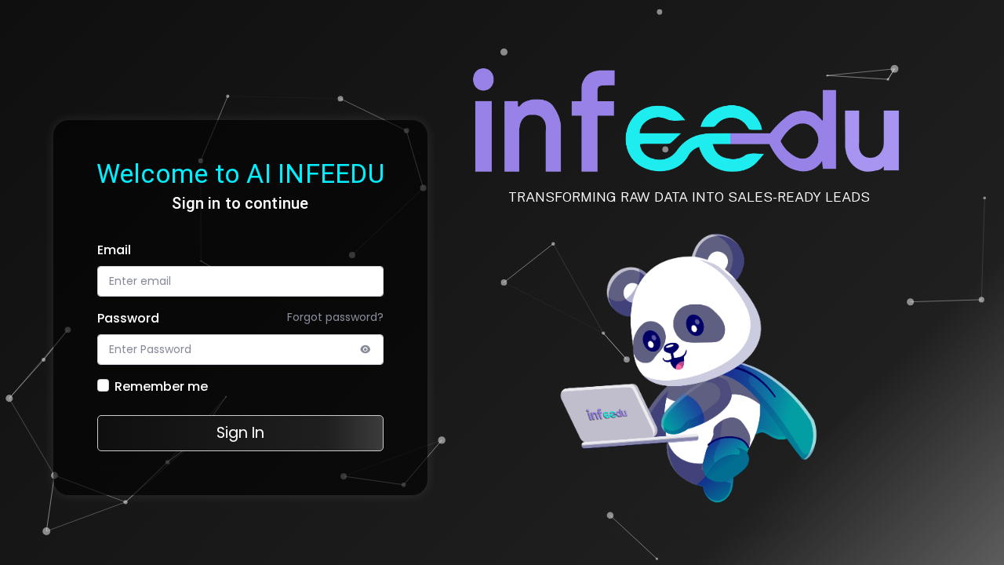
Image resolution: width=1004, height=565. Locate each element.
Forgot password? (335, 317)
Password (128, 318)
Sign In (240, 432)
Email (114, 250)
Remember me (161, 386)
